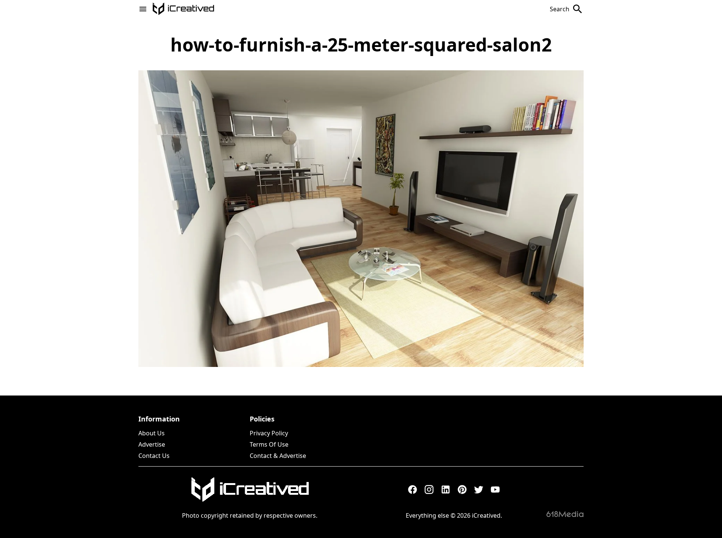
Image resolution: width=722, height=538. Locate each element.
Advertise (151, 444)
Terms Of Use (269, 444)
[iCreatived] (249, 489)
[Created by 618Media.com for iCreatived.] (565, 514)
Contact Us (154, 456)
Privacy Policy (269, 433)
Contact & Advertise (278, 456)
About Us (151, 433)
